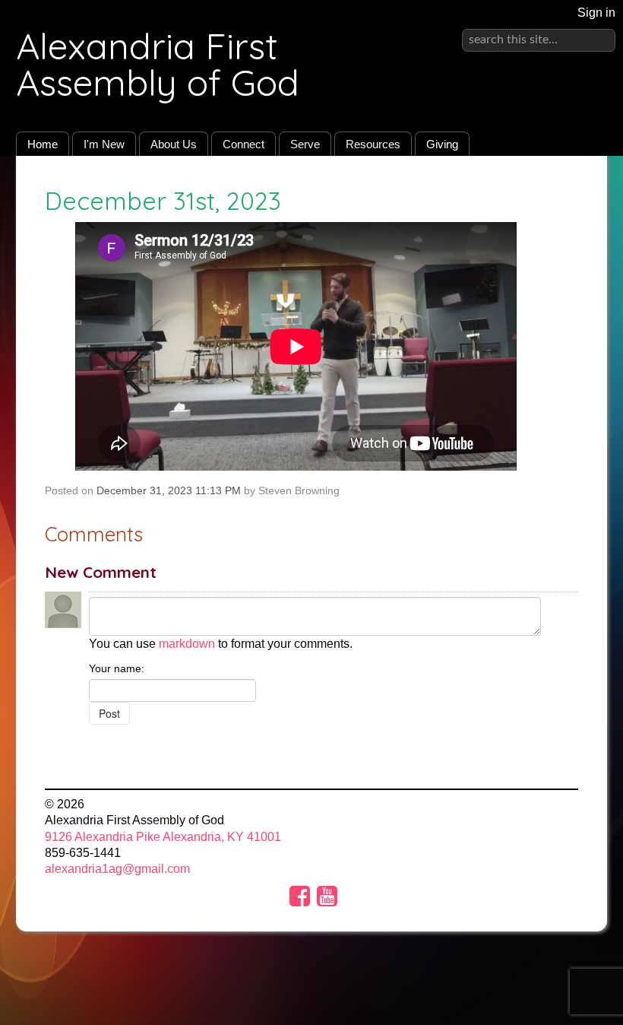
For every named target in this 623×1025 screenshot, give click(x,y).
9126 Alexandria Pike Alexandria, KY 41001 (163, 836)
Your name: (116, 668)
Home (42, 144)
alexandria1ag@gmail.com (117, 868)
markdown (187, 643)
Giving (442, 144)
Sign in (596, 12)
